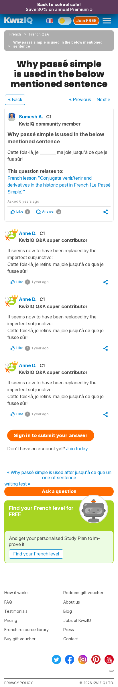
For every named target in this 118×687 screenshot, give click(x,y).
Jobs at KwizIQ (77, 620)
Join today (77, 448)
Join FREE (86, 20)
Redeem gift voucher (83, 592)
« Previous (80, 99)
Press (68, 629)
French (15, 34)
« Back (15, 99)
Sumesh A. (31, 117)
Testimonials (15, 611)
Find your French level (36, 554)
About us (71, 602)
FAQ (8, 602)
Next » (103, 99)
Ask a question (59, 491)
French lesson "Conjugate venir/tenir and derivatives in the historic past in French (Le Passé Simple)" (59, 185)
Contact (70, 638)
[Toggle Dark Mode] (65, 21)
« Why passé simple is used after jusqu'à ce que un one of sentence (59, 475)
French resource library (26, 629)
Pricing (10, 620)
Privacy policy (18, 683)
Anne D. (28, 233)
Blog (67, 611)
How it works (16, 592)
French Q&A (39, 34)
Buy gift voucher (20, 638)
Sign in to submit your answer (51, 435)
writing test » (17, 484)
